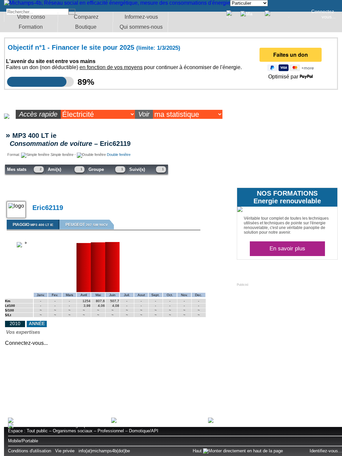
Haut (198, 450)
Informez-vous (141, 17)
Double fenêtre (119, 155)
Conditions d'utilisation (29, 450)
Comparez (86, 17)
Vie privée (64, 450)
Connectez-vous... (323, 14)
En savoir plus (287, 248)
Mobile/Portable (23, 440)
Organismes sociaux (73, 430)
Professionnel (111, 430)
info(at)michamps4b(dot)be (104, 450)
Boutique (86, 27)
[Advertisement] (287, 328)
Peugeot (86, 224)
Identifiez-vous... (326, 450)
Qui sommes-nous (141, 27)
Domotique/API (143, 430)
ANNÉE (37, 323)
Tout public (37, 430)
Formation (31, 27)
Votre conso (31, 17)
